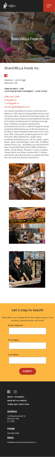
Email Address (15, 325)
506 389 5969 (13, 433)
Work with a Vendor (17, 401)
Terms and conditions (18, 404)
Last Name (13, 355)
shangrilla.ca (10, 100)
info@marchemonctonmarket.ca (21, 442)
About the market (16, 397)
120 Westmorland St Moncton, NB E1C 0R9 (16, 419)
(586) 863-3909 (12, 96)
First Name (13, 340)
